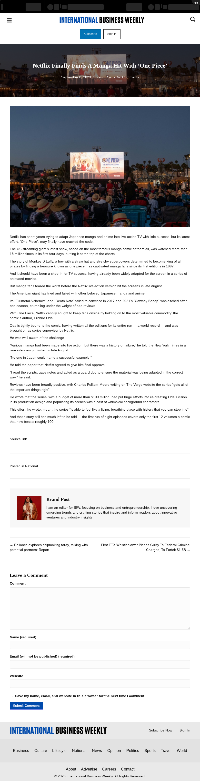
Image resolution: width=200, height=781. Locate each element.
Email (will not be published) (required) (42, 656)
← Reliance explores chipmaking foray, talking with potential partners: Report (49, 547)
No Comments (128, 77)
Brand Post (103, 77)
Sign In (185, 730)
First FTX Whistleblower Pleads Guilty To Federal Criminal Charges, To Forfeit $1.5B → (145, 547)
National (31, 466)
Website (16, 676)
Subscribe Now (160, 730)
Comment (18, 583)
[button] (90, 34)
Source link (18, 439)
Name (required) (23, 637)
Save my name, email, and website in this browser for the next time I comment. (80, 696)
